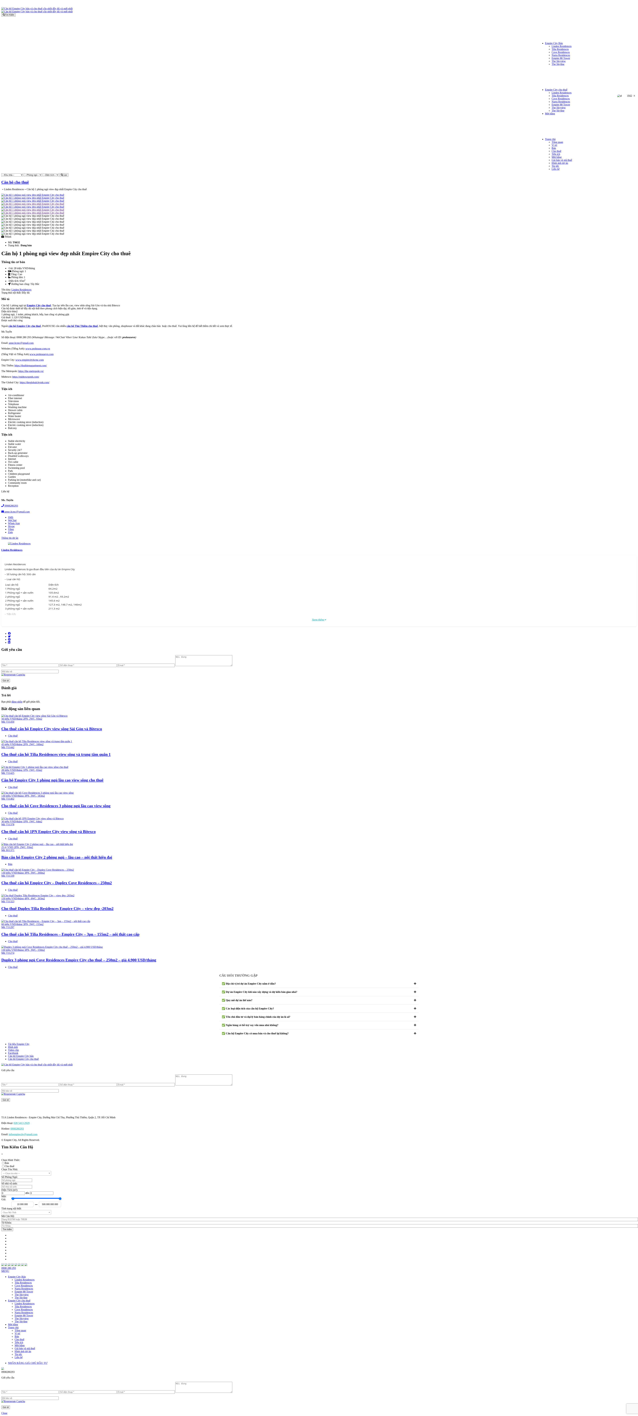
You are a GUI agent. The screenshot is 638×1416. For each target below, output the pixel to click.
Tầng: (14, 274)
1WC (32, 770)
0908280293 (11, 505)
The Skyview (559, 61)
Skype (11, 526)
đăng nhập (16, 701)
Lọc (65, 175)
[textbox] (26, 1173)
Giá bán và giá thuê (562, 160)
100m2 (40, 744)
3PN (26, 795)
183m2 (41, 795)
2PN (25, 718)
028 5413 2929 (22, 1123)
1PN (25, 770)
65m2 (39, 770)
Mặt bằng (550, 113)
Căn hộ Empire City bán (21, 1056)
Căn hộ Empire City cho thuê (23, 1059)
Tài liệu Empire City (18, 1044)
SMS (10, 517)
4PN (26, 898)
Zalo (10, 532)
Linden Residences (562, 46)
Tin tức (555, 166)
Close (4, 1413)
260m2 (41, 872)
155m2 (40, 924)
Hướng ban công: (20, 284)
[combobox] (26, 1173)
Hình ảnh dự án (560, 163)
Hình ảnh (13, 1047)
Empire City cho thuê (556, 89)
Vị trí (554, 145)
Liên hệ (556, 169)
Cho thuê (556, 151)
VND (629, 95)
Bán (10, 864)
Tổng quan (557, 142)
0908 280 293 (8, 1268)
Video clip (13, 1050)
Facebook (13, 1053)
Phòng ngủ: (18, 271)
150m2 (41, 950)
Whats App (14, 523)
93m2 (39, 718)
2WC (32, 718)
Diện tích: (14, 281)
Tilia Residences (560, 49)
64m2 (39, 821)
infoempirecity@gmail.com (23, 1134)
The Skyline (558, 64)
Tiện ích (556, 154)
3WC (33, 795)
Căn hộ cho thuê (15, 182)
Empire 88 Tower (561, 58)
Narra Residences (561, 55)
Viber (11, 529)
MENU (5, 1271)
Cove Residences (561, 52)
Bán (554, 148)
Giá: (11, 268)
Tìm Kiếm (9, 15)
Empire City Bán (554, 43)
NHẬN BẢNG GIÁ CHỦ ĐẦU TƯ (27, 1363)
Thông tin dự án (9, 537)
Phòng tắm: (17, 277)
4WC (33, 898)
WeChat (12, 520)
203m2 (41, 898)
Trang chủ (550, 139)
